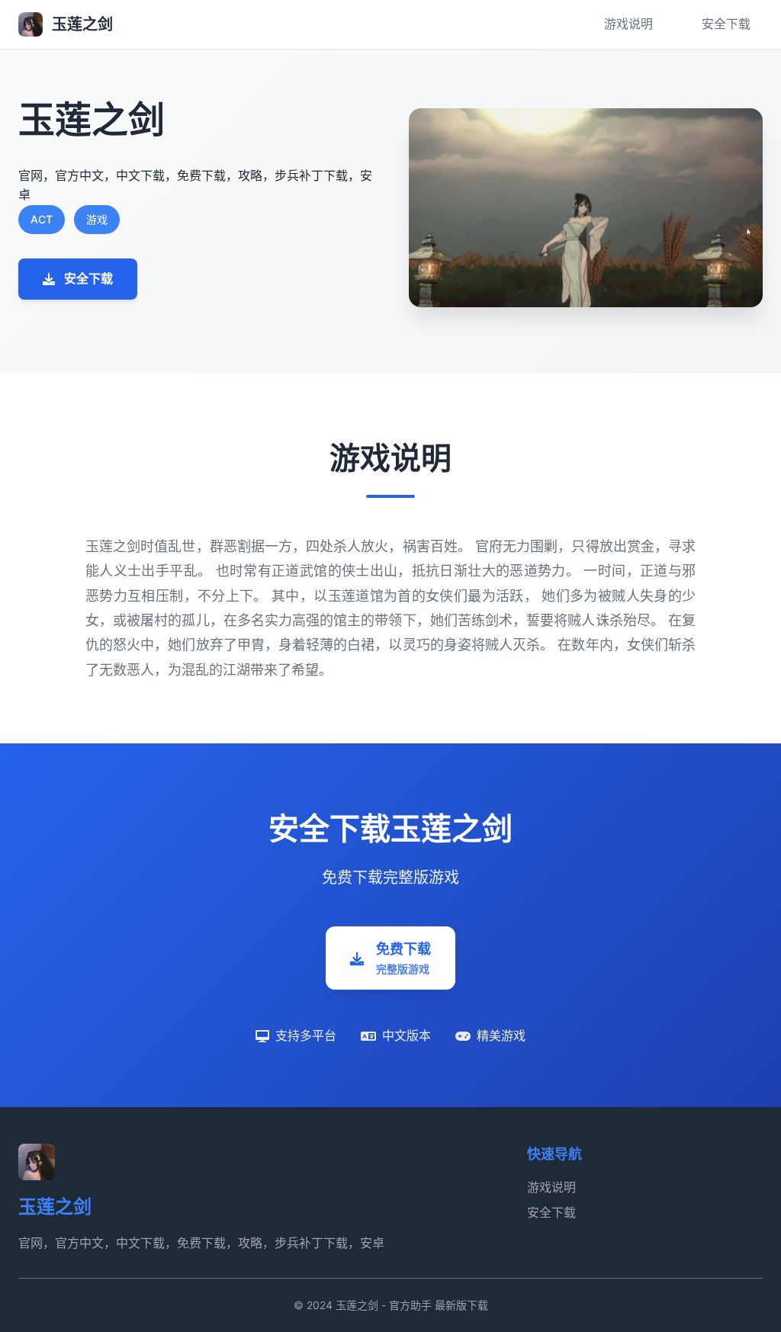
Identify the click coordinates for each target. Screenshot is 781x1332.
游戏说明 (628, 23)
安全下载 (726, 23)
